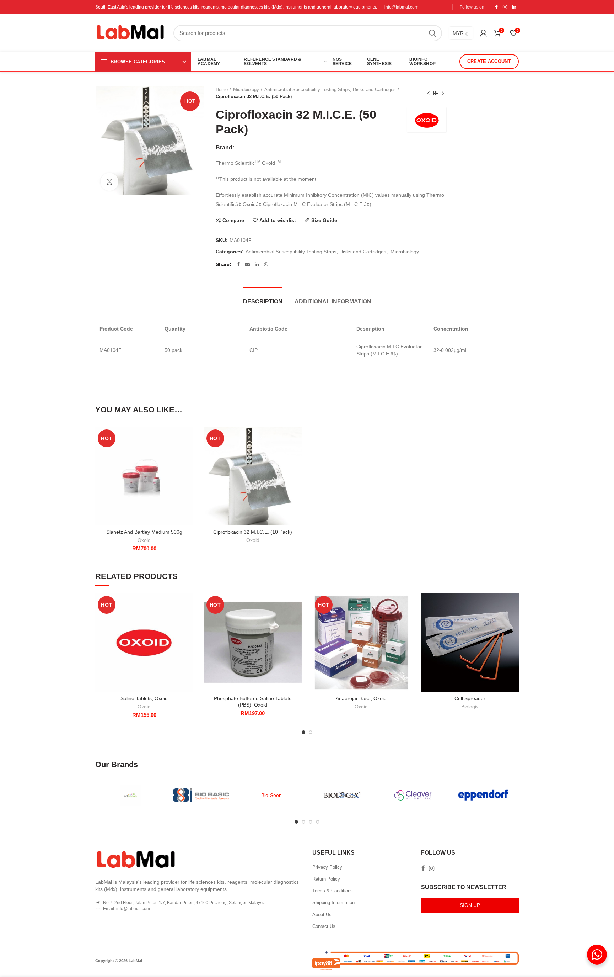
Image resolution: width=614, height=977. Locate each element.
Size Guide (324, 220)
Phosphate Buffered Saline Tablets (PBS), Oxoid (252, 702)
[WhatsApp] (266, 264)
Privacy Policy (327, 867)
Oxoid (144, 540)
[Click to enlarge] (109, 182)
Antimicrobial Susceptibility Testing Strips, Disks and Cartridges (330, 89)
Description (262, 302)
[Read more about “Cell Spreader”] (513, 621)
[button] (188, 455)
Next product (442, 93)
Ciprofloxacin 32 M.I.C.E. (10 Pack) (252, 532)
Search (432, 33)
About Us (322, 914)
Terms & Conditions (332, 890)
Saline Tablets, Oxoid (144, 698)
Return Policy (326, 879)
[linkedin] (514, 7)
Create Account (489, 61)
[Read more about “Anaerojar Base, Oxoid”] (405, 621)
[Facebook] (496, 7)
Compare (233, 220)
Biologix (470, 706)
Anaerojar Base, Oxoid (361, 698)
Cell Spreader (469, 698)
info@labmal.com (401, 7)
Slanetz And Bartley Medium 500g (144, 532)
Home (222, 89)
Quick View (188, 471)
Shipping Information (333, 902)
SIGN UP (470, 905)
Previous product (428, 93)
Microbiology (246, 89)
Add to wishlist (277, 220)
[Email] (247, 264)
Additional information (333, 302)
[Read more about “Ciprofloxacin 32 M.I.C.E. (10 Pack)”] (296, 455)
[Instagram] (505, 7)
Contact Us (323, 926)
